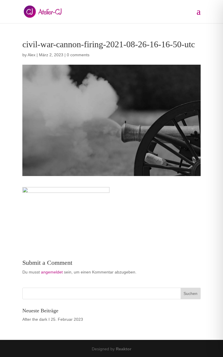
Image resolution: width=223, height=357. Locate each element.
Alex (31, 54)
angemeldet (52, 272)
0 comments (78, 54)
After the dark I (36, 319)
